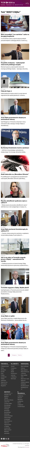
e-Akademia (13, 377)
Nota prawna (4, 384)
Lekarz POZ (6, 401)
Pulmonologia (7, 417)
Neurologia (6, 410)
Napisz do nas (4, 382)
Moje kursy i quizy (25, 378)
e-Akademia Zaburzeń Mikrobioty (20, 397)
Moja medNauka (24, 366)
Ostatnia (20, 355)
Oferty (2, 368)
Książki (12, 370)
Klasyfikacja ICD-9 (25, 385)
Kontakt (2, 371)
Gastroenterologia (8, 415)
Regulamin (3, 385)
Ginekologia (7, 419)
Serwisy (12, 366)
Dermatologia (7, 405)
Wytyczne (23, 380)
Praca (2, 373)
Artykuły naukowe (25, 382)
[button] (27, 3)
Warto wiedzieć (7, 430)
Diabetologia (7, 407)
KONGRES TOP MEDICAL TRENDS (7, 396)
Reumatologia (7, 412)
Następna (14, 355)
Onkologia (6, 408)
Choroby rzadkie (8, 403)
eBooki (12, 371)
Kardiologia (6, 414)
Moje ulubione (24, 370)
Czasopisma (13, 368)
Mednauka (13, 378)
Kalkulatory (23, 384)
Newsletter (3, 370)
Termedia (27, 447)
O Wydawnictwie (5, 366)
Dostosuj (23, 368)
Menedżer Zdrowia (8, 400)
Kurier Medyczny (8, 421)
